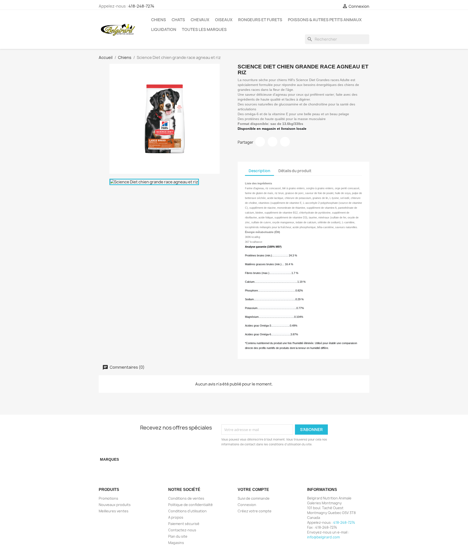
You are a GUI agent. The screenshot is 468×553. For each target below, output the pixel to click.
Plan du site (177, 536)
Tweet (272, 142)
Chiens (158, 19)
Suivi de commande (254, 498)
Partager (260, 142)
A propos (175, 517)
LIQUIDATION (163, 29)
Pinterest (285, 142)
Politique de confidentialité (190, 504)
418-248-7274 (141, 6)
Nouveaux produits (115, 504)
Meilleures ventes (113, 511)
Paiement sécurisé (183, 523)
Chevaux (200, 19)
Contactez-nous (182, 530)
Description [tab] (259, 170)
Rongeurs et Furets (260, 19)
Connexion (247, 504)
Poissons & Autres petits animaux (325, 19)
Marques (109, 459)
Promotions (108, 498)
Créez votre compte (255, 511)
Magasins (176, 542)
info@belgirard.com (323, 537)
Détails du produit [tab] (295, 170)
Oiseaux (224, 19)
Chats (178, 19)
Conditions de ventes (186, 498)
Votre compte (253, 489)
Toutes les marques (204, 29)
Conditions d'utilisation (187, 511)
